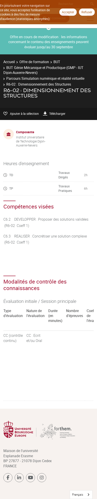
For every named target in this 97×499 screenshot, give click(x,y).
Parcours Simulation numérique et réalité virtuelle (45, 78)
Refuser (86, 12)
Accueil (9, 61)
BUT (56, 61)
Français (77, 494)
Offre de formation (34, 61)
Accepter (68, 12)
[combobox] (81, 494)
